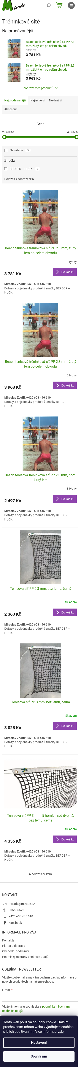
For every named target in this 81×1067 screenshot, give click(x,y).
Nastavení (39, 1043)
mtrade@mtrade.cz (22, 903)
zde (61, 1032)
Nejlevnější (37, 100)
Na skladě (19, 150)
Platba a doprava (13, 945)
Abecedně (10, 109)
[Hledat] (48, 5)
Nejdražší (55, 100)
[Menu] (71, 5)
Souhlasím (39, 1056)
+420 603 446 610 (21, 916)
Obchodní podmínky (15, 951)
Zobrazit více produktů (38, 88)
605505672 (16, 910)
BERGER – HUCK (24, 169)
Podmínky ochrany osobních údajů (25, 956)
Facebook (15, 922)
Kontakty (8, 940)
